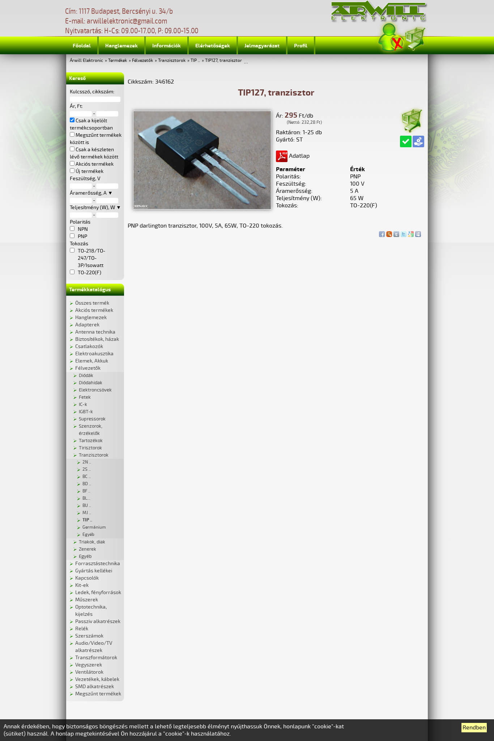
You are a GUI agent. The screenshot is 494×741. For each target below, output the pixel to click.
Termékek (117, 60)
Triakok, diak (92, 542)
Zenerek (87, 549)
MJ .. (86, 513)
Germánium (94, 527)
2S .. (86, 469)
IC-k (83, 404)
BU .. (86, 505)
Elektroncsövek (95, 390)
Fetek (85, 397)
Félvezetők (142, 60)
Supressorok (92, 419)
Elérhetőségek (212, 46)
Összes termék (92, 303)
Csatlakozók (89, 346)
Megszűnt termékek (98, 694)
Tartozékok (91, 441)
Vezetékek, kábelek (97, 679)
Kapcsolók (87, 578)
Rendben (474, 727)
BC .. (86, 476)
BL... (86, 498)
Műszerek (86, 600)
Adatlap (299, 156)
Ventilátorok (89, 672)
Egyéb (88, 534)
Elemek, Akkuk (91, 361)
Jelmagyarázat (262, 46)
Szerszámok (89, 636)
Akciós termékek (94, 310)
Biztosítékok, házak (97, 339)
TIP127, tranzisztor (223, 60)
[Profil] (391, 37)
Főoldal (82, 46)
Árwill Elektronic (86, 60)
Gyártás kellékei (93, 571)
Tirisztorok (90, 448)
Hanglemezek (121, 46)
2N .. (86, 462)
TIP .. (195, 60)
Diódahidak (90, 383)
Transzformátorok (96, 658)
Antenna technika (95, 332)
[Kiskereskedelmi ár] (418, 141)
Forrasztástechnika (97, 563)
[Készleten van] (406, 141)
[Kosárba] (411, 119)
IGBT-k (86, 412)
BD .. (86, 484)
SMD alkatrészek (94, 686)
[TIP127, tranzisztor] (202, 207)
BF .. (86, 491)
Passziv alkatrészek (97, 621)
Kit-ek (82, 585)
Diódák (86, 375)
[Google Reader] (411, 232)
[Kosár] (415, 38)
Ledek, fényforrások (98, 592)
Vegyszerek (88, 665)
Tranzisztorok (172, 60)
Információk (166, 46)
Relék (81, 629)
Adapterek (87, 325)
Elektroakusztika (94, 354)
